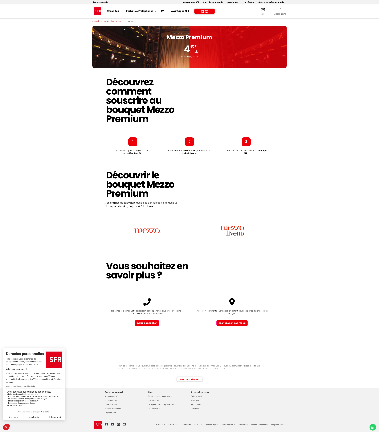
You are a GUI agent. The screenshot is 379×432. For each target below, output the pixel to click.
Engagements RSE (112, 413)
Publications (243, 425)
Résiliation (195, 400)
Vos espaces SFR (112, 396)
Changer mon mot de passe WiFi (161, 404)
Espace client (280, 14)
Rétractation (196, 404)
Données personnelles (259, 425)
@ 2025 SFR (160, 425)
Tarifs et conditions (198, 396)
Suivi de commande (113, 408)
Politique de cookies (277, 425)
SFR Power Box (153, 400)
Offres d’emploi (111, 404)
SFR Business (173, 425)
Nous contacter (111, 400)
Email (263, 14)
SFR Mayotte (186, 425)
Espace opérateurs (228, 425)
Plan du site (197, 425)
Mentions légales (211, 425)
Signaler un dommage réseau (160, 396)
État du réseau (154, 408)
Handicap (195, 408)
